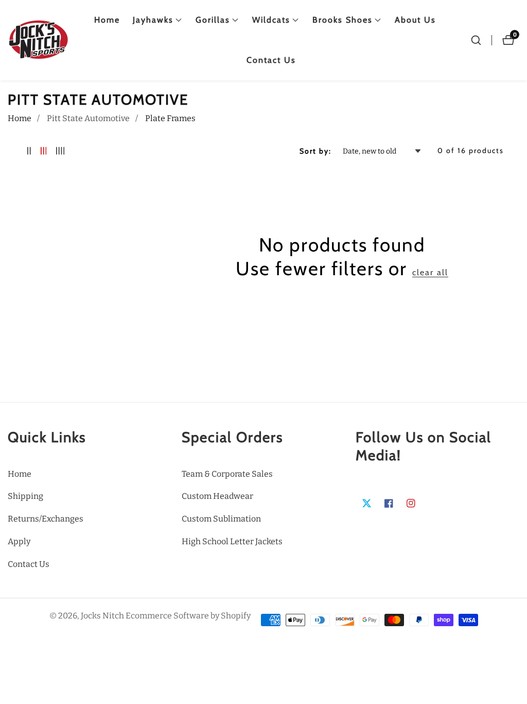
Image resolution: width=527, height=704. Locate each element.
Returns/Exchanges (45, 519)
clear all (430, 272)
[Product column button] (29, 151)
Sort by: (315, 151)
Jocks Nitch (102, 616)
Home (107, 20)
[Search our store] (476, 40)
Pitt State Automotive (88, 118)
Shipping (25, 496)
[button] (153, 20)
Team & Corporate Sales (227, 474)
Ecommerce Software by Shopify (188, 616)
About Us (415, 20)
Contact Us (271, 60)
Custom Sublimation (221, 519)
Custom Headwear (217, 496)
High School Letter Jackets (232, 541)
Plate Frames (170, 118)
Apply (19, 541)
